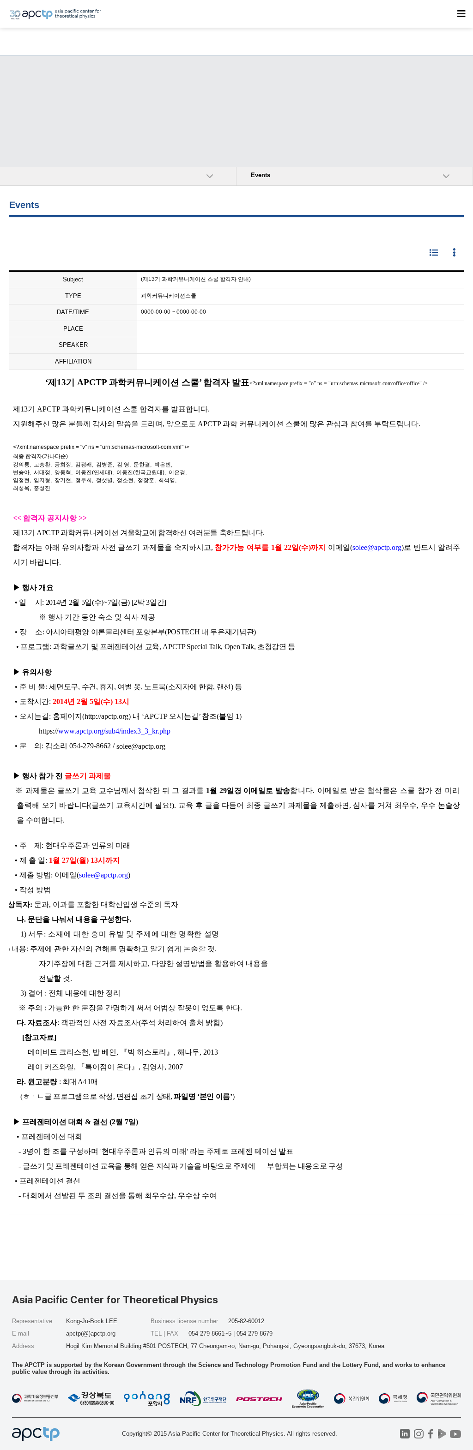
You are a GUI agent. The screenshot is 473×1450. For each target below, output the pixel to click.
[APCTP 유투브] (455, 1433)
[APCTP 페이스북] (430, 1433)
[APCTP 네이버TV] (442, 1433)
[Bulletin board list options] (454, 253)
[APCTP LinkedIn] (405, 1433)
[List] (434, 253)
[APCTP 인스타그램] (418, 1433)
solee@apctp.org (140, 746)
